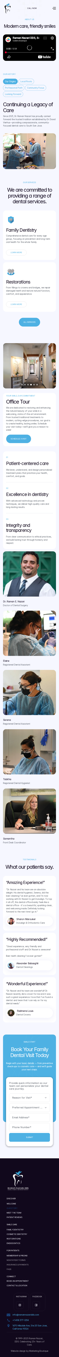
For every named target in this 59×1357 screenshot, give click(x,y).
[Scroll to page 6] (37, 384)
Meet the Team (14, 1213)
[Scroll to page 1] (21, 384)
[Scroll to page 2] (24, 384)
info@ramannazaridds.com (26, 1314)
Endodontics (13, 1243)
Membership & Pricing (17, 1255)
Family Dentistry (15, 1230)
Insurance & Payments (18, 1265)
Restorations (14, 1239)
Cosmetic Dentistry (17, 1234)
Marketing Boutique (38, 1351)
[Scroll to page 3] (27, 384)
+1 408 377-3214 (21, 1320)
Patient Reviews (14, 1217)
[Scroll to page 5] (34, 384)
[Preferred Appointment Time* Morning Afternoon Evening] (29, 1107)
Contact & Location (17, 1285)
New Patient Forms (16, 1260)
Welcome (11, 1204)
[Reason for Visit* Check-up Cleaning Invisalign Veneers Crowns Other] (29, 1097)
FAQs (9, 1269)
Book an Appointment (18, 1281)
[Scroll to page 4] (31, 384)
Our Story (12, 1208)
